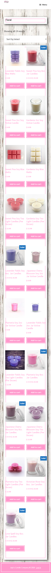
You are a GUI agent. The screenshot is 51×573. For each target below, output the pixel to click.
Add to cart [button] (15, 85)
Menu (44, 4)
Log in (38, 567)
